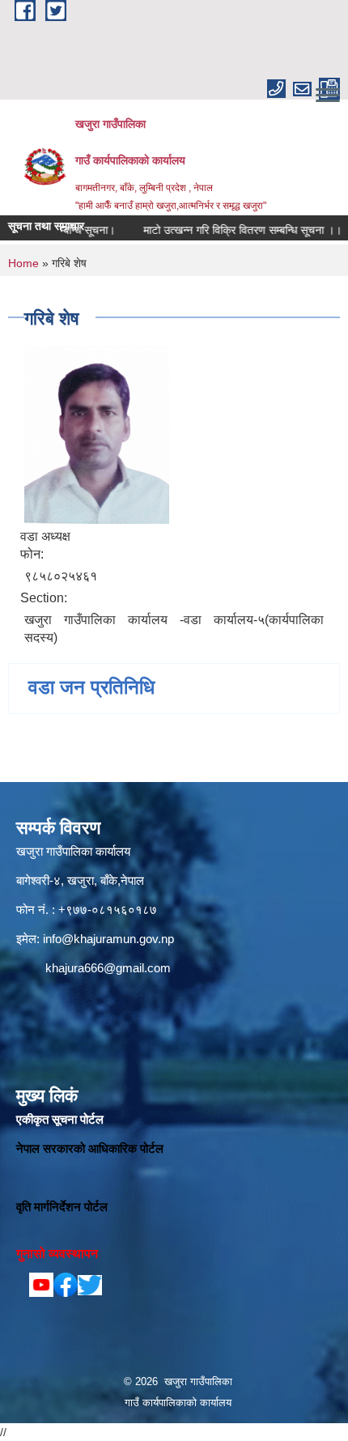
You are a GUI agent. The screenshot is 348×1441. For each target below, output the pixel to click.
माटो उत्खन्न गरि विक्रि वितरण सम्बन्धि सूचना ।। (229, 229)
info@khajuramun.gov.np (108, 939)
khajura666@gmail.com (108, 968)
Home (23, 263)
